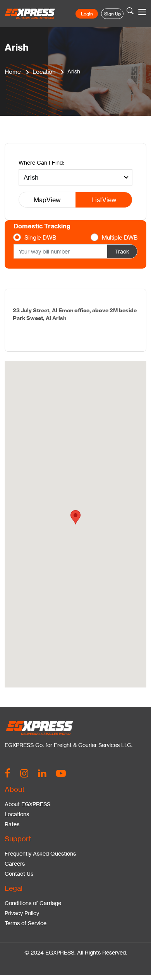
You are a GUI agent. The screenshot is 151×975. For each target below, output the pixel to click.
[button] (75, 517)
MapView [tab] (47, 200)
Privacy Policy (22, 913)
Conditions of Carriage (33, 903)
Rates (12, 824)
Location (44, 71)
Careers (15, 863)
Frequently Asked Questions (40, 853)
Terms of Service (25, 923)
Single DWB (40, 237)
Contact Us (19, 873)
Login (87, 14)
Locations (17, 814)
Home (13, 71)
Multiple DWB (119, 237)
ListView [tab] (104, 200)
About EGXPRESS (27, 804)
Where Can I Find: (41, 162)
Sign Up (112, 14)
